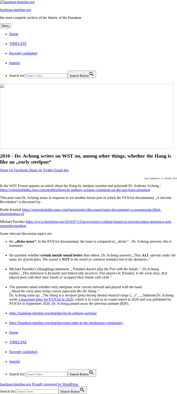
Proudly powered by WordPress (55, 384)
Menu (5, 26)
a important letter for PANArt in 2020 (45, 299)
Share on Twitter (41, 170)
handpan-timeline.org (15, 10)
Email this (61, 170)
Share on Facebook (14, 170)
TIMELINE (18, 44)
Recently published (23, 53)
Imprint (14, 63)
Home (13, 34)
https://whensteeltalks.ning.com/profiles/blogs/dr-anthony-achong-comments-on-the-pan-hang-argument (75, 190)
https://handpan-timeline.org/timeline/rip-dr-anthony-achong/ (53, 313)
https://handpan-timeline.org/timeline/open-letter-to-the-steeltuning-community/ (66, 323)
